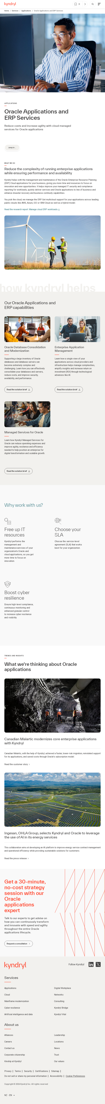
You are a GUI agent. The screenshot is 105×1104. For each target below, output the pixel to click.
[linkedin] (91, 964)
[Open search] (93, 4)
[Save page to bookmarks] (75, 4)
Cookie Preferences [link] (75, 1076)
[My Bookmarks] (84, 4)
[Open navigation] (99, 4)
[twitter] (98, 964)
